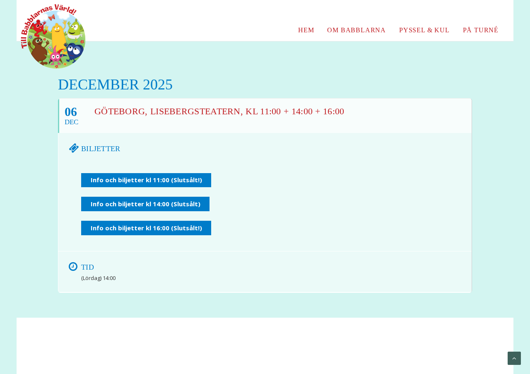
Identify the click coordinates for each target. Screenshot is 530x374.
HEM (306, 30)
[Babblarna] (46, 36)
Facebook (459, 12)
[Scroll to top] (514, 358)
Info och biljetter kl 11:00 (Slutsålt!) (146, 180)
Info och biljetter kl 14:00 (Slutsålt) (145, 204)
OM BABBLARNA (356, 30)
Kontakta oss (197, 349)
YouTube (476, 12)
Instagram (492, 12)
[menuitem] (459, 12)
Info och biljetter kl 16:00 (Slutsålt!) (146, 228)
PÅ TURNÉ (481, 30)
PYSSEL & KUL (424, 30)
